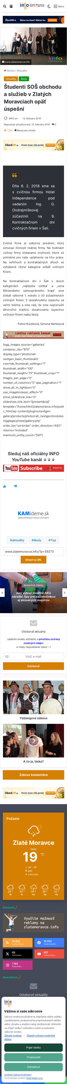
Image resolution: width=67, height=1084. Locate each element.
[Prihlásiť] (11, 7)
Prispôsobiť (33, 1057)
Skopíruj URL (33, 559)
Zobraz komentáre (33, 775)
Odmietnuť (33, 1067)
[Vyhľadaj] (5, 7)
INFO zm (13, 118)
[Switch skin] (49, 8)
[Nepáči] (15, 486)
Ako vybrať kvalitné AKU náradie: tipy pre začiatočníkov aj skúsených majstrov (33, 596)
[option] (33, 592)
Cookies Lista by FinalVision (17, 1075)
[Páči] (4, 486)
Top (53, 540)
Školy (24, 78)
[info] (32, 6)
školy (37, 540)
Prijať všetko (33, 1047)
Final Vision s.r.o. (34, 1078)
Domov (10, 70)
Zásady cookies (13, 1035)
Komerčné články (33, 585)
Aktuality (22, 70)
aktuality (18, 540)
